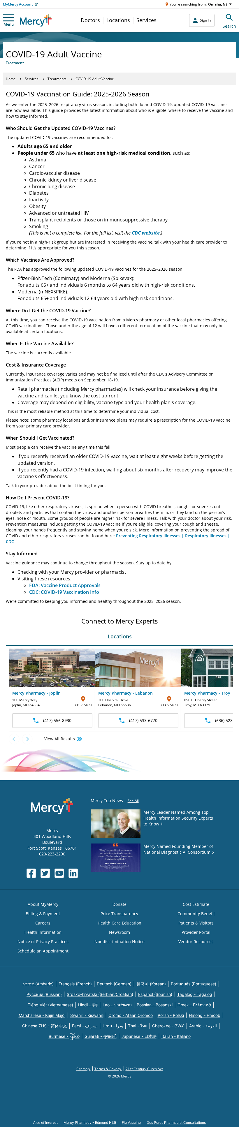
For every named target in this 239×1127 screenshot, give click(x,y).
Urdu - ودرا (113, 1025)
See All (133, 800)
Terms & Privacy (108, 1068)
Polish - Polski (171, 1015)
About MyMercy (43, 904)
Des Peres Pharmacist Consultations (176, 1122)
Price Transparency (119, 913)
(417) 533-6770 (143, 720)
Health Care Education (119, 923)
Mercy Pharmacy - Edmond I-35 (90, 1122)
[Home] (36, 20)
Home (11, 78)
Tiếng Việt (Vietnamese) (50, 1004)
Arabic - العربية (203, 1025)
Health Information (42, 932)
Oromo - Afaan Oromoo (130, 1015)
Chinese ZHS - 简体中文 (44, 1025)
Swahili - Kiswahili (86, 1015)
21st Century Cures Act (144, 1068)
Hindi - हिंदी (88, 1004)
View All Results (59, 739)
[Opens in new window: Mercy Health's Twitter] (45, 873)
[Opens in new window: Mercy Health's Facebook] (31, 873)
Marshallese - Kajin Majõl (42, 1015)
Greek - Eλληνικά (194, 1004)
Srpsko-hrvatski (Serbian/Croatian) (100, 994)
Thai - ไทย (137, 1025)
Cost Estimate (196, 904)
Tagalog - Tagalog (194, 994)
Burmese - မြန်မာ (64, 1036)
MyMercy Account (18, 4)
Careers (42, 923)
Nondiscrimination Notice (119, 941)
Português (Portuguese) (193, 983)
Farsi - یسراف (85, 1025)
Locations (118, 20)
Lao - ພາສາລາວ (117, 1004)
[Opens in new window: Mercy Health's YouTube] (59, 873)
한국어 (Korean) (151, 983)
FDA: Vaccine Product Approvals (65, 585)
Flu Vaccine (131, 1122)
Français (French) (75, 983)
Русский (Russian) (44, 994)
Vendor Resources (196, 941)
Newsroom (119, 932)
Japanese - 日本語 (139, 1036)
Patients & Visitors (196, 923)
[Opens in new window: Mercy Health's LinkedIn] (73, 873)
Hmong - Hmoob (204, 1015)
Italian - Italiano (176, 1036)
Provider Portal (196, 932)
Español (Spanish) (155, 994)
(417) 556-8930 (57, 720)
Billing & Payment (43, 913)
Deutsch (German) (114, 983)
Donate (119, 904)
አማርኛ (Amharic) (38, 983)
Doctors (90, 20)
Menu (8, 24)
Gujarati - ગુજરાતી (101, 1036)
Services (146, 20)
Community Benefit (196, 913)
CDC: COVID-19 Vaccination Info (64, 592)
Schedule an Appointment (42, 951)
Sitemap (83, 1068)
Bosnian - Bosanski (155, 1004)
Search (229, 26)
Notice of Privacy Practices (42, 941)
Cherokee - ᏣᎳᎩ (168, 1025)
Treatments (57, 78)
